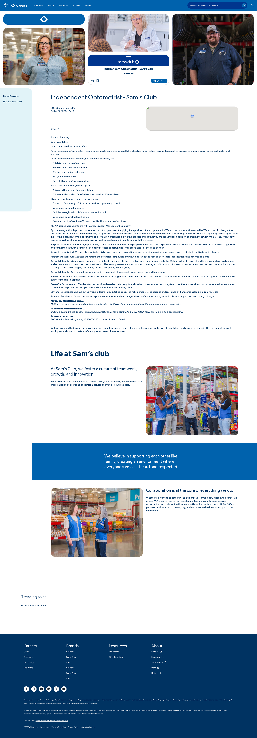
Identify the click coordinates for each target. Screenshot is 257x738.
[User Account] (252, 5)
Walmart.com (45, 727)
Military (88, 5)
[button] (97, 80)
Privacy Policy (73, 727)
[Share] (92, 80)
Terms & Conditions (59, 727)
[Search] (244, 5)
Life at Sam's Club (12, 102)
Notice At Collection (87, 727)
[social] (26, 689)
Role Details (11, 96)
